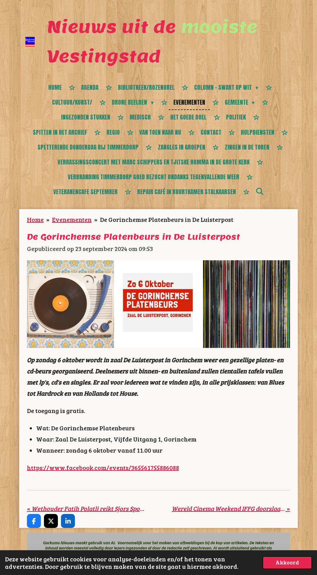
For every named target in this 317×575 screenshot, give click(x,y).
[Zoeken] (259, 191)
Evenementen (72, 219)
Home (35, 219)
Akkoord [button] (287, 562)
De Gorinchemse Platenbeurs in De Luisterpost (166, 219)
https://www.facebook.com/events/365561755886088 (103, 467)
